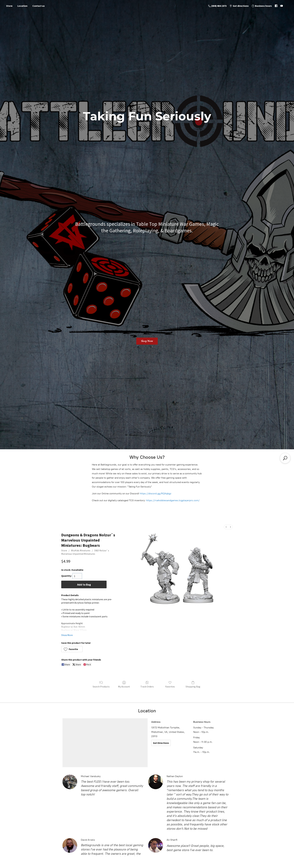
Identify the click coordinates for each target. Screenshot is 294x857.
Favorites (170, 686)
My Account (124, 686)
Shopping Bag (193, 686)
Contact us (38, 5)
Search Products (101, 686)
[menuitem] (226, 527)
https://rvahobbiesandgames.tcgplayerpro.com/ (173, 500)
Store (9, 5)
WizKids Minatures (80, 550)
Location (22, 5)
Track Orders (147, 686)
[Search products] (285, 458)
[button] (72, 649)
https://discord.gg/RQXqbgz (155, 493)
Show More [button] (67, 635)
